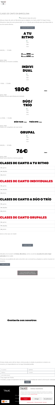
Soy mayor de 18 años (7, 377)
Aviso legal (45, 402)
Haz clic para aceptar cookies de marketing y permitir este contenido (27, 272)
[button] (3, 4)
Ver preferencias (48, 399)
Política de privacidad (38, 402)
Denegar (37, 399)
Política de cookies (30, 402)
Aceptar (26, 399)
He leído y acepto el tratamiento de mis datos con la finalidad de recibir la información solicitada (28, 380)
